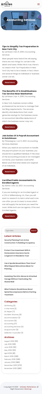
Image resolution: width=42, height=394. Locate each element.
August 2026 (9, 341)
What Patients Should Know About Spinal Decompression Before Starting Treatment (20, 292)
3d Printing (8, 305)
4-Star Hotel (9, 308)
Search (34, 231)
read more (10, 82)
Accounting (8, 324)
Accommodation (11, 318)
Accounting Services (12, 327)
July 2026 (8, 344)
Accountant (9, 321)
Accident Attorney (11, 314)
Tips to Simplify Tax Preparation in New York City (20, 47)
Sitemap (28, 389)
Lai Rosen (9, 52)
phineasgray (10, 141)
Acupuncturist (9, 330)
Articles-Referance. (28, 387)
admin (7, 185)
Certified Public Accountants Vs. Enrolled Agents (19, 181)
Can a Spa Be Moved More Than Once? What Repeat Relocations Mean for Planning (20, 266)
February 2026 (9, 359)
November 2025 (10, 368)
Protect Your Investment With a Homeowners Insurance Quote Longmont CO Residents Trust (17, 253)
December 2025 (10, 365)
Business (14, 144)
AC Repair (8, 311)
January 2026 (9, 362)
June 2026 (8, 347)
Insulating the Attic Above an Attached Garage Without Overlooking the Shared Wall (20, 279)
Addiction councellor (12, 333)
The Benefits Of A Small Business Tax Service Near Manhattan (19, 92)
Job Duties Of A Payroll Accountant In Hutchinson (20, 137)
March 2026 (9, 356)
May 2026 (8, 350)
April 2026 (8, 353)
